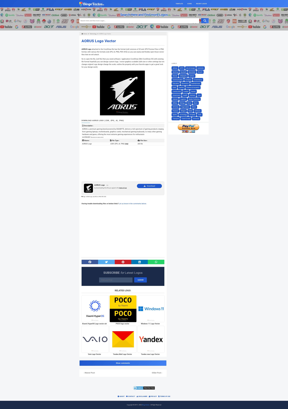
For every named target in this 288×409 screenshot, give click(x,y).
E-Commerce (198, 80)
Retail (190, 111)
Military (175, 103)
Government (176, 95)
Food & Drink (177, 91)
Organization (185, 107)
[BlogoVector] (91, 6)
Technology (183, 114)
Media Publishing (194, 99)
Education (176, 83)
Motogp (182, 103)
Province (175, 111)
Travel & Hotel (185, 118)
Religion (183, 111)
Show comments (123, 363)
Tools (199, 114)
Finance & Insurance (192, 87)
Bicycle (200, 72)
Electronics (185, 83)
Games (193, 91)
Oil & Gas (176, 107)
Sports (175, 114)
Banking (175, 72)
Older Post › (157, 373)
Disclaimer (142, 396)
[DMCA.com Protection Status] (144, 390)
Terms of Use (165, 396)
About (122, 396)
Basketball (192, 72)
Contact (131, 396)
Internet (175, 99)
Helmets (192, 95)
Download (150, 186)
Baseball (183, 72)
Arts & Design (190, 68)
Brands (175, 76)
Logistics (183, 99)
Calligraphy (183, 76)
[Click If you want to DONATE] (188, 132)
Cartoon (191, 76)
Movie (189, 103)
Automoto (200, 68)
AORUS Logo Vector (99, 41)
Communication (178, 80)
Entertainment (195, 83)
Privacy (153, 396)
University (196, 118)
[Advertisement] (123, 163)
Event (174, 87)
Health (185, 95)
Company (188, 80)
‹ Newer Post (89, 373)
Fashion (181, 87)
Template (192, 114)
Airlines (175, 68)
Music (196, 103)
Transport (176, 118)
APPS (182, 68)
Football (185, 91)
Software (197, 111)
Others (194, 107)
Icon (199, 95)
